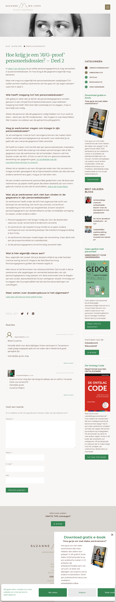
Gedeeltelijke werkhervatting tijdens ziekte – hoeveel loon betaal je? (101, 235)
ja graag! (92, 352)
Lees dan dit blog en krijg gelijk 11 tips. (24, 297)
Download (92, 179)
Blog (8, 46)
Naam (9, 453)
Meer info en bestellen (94, 325)
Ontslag (93, 77)
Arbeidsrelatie (96, 72)
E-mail (9, 464)
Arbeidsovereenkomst (35, 46)
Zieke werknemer (96, 87)
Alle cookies (52, 592)
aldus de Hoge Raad (58, 186)
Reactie (10, 419)
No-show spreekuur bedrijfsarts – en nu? (101, 221)
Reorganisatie (95, 82)
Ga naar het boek (96, 457)
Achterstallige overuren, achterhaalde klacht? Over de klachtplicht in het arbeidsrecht (101, 206)
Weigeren (82, 592)
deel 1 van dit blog (17, 68)
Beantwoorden (68, 363)
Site (7, 475)
